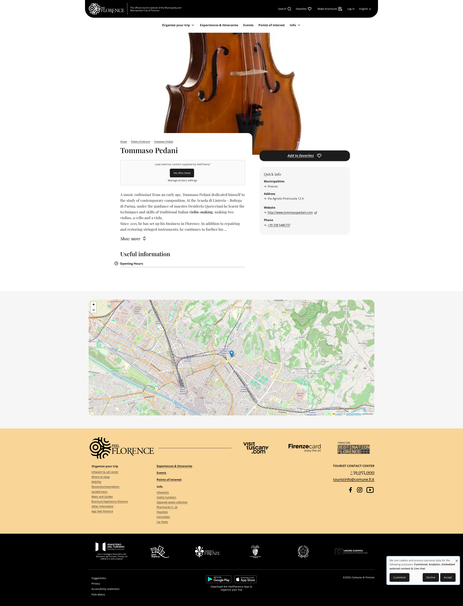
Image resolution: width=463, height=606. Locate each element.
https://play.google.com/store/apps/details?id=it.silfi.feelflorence (218, 579)
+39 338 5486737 (279, 225)
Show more (130, 238)
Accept (448, 577)
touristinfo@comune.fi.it (353, 479)
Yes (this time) (181, 173)
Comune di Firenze (363, 577)
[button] (231, 354)
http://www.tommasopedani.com (290, 212)
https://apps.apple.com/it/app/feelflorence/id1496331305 (245, 579)
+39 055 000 (362, 472)
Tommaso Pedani (163, 141)
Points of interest (140, 141)
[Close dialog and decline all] (456, 559)
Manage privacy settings (182, 180)
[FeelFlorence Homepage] (108, 8)
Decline (430, 577)
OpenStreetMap (353, 413)
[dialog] (423, 570)
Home (123, 141)
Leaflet (338, 413)
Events (161, 473)
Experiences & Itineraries (174, 466)
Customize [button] (399, 577)
